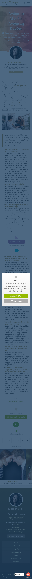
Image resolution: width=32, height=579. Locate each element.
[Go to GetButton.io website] (28, 577)
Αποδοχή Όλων (16, 296)
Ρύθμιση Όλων (16, 301)
